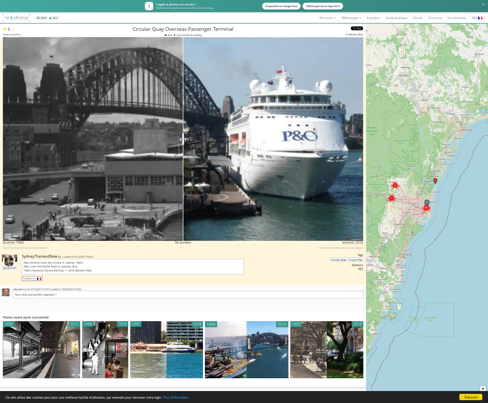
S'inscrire (435, 18)
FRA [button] (475, 18)
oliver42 (17, 289)
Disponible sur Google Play (281, 6)
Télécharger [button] (350, 18)
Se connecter (456, 18)
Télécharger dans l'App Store (323, 6)
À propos (373, 18)
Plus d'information (175, 397)
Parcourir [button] (326, 18)
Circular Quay (338, 259)
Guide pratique (396, 18)
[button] (435, 181)
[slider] (183, 139)
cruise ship (355, 259)
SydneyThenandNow (40, 256)
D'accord (471, 397)
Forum (418, 18)
